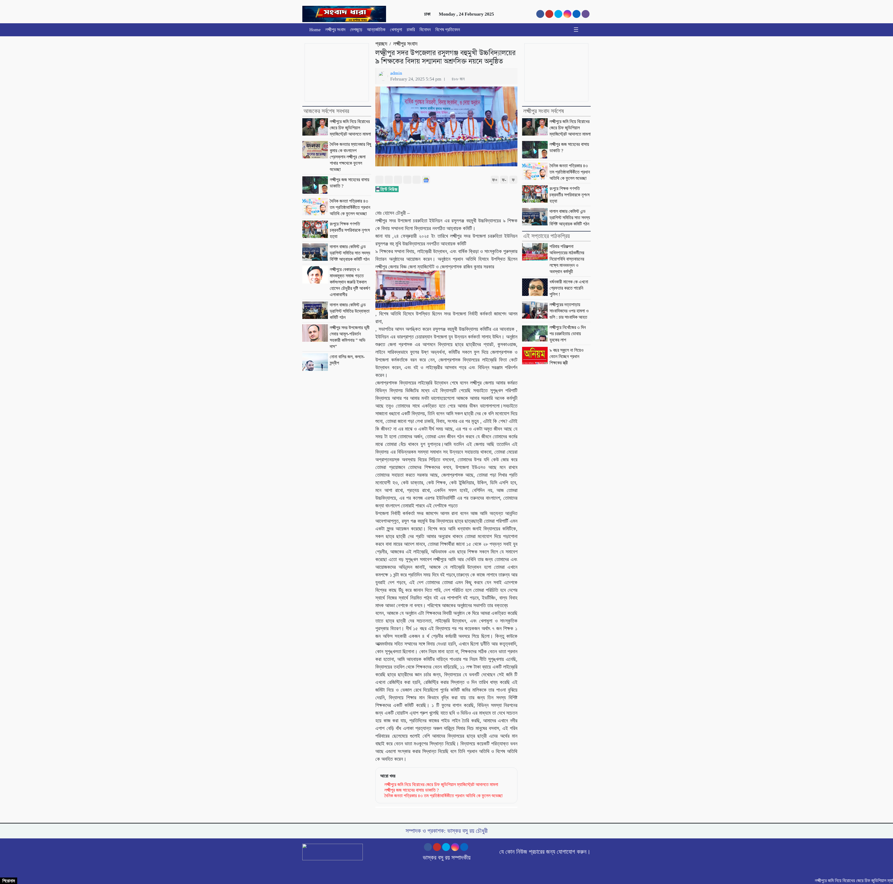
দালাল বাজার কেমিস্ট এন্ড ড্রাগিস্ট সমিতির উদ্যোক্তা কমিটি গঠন (350, 311)
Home (315, 29)
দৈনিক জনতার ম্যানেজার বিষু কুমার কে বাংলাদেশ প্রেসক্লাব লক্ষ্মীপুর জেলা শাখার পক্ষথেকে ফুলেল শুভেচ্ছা (350, 157)
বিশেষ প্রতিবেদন (447, 29)
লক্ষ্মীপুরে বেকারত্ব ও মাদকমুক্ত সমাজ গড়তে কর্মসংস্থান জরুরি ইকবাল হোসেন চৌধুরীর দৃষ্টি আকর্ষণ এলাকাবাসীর (350, 282)
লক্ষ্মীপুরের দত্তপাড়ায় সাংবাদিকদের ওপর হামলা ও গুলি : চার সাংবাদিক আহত (569, 311)
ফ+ (494, 179)
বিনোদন (425, 29)
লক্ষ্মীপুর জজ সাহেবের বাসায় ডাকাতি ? (411, 790)
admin (396, 73)
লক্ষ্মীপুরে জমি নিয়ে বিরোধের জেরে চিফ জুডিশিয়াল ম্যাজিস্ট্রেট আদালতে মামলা (350, 128)
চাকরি (411, 29)
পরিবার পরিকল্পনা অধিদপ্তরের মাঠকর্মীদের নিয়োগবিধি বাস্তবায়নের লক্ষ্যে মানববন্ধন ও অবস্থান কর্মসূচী (567, 259)
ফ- (504, 179)
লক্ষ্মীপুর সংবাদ (335, 29)
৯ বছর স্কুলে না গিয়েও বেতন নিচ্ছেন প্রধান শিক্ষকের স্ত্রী (566, 356)
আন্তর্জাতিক (376, 29)
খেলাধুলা (396, 29)
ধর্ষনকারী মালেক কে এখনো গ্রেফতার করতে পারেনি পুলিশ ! (569, 288)
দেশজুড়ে (356, 29)
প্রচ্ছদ (381, 44)
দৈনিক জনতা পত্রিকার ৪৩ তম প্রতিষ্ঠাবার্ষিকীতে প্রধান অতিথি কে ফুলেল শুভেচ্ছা (350, 207)
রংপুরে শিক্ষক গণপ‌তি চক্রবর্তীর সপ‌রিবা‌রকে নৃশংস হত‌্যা (350, 230)
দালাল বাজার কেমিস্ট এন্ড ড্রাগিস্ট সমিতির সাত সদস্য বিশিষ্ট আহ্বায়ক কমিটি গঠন (350, 253)
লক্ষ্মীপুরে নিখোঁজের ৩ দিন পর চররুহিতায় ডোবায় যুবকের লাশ (568, 333)
